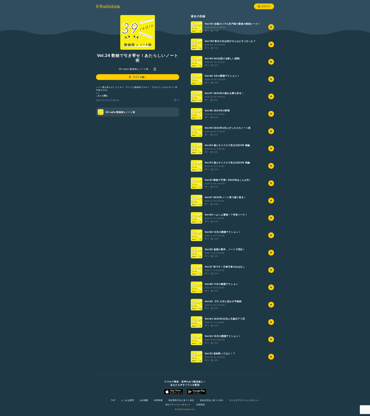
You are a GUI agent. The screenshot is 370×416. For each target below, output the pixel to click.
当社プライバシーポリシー (178, 404)
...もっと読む (102, 95)
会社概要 (144, 400)
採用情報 (158, 400)
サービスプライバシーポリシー (244, 400)
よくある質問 (127, 400)
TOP (113, 400)
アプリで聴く (140, 77)
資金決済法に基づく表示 (211, 400)
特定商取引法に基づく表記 (181, 400)
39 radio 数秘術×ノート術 (133, 69)
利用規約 (200, 404)
